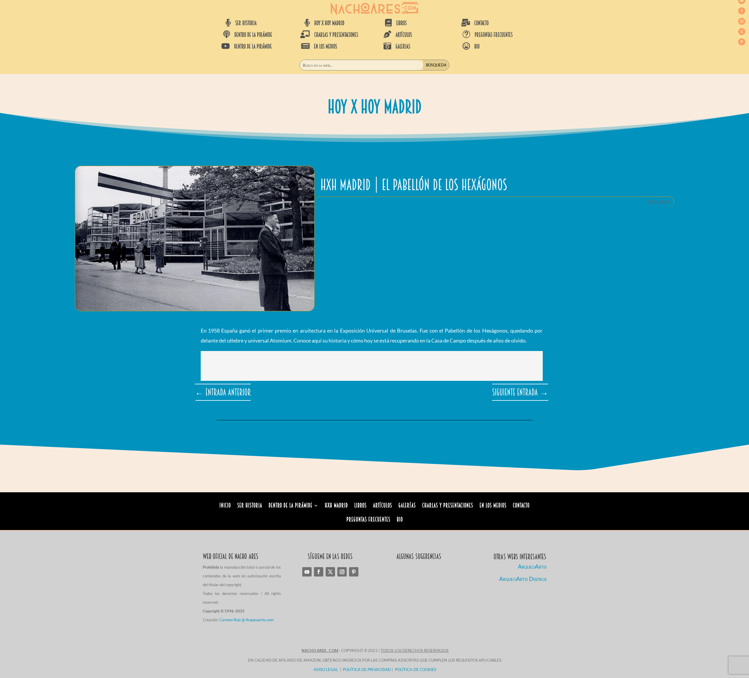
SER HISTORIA (246, 23)
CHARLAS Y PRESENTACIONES (336, 34)
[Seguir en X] (741, 31)
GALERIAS (403, 46)
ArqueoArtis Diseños (523, 578)
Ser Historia (249, 506)
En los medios (493, 506)
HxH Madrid (336, 506)
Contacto (521, 506)
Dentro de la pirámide (290, 506)
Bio (400, 520)
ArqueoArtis (532, 566)
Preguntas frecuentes (494, 34)
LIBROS (401, 23)
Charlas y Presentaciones (447, 506)
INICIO (225, 506)
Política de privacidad (367, 669)
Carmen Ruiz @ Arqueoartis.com (246, 619)
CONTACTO (481, 23)
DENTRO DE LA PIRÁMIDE (253, 34)
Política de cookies (416, 669)
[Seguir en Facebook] (741, 10)
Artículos (382, 506)
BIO (477, 46)
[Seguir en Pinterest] (741, 41)
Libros (360, 506)
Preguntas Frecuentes (368, 520)
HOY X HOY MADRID (329, 23)
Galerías (407, 506)
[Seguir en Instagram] (741, 21)
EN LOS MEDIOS (325, 46)
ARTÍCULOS (404, 34)
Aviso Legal (326, 669)
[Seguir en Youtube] (307, 572)
